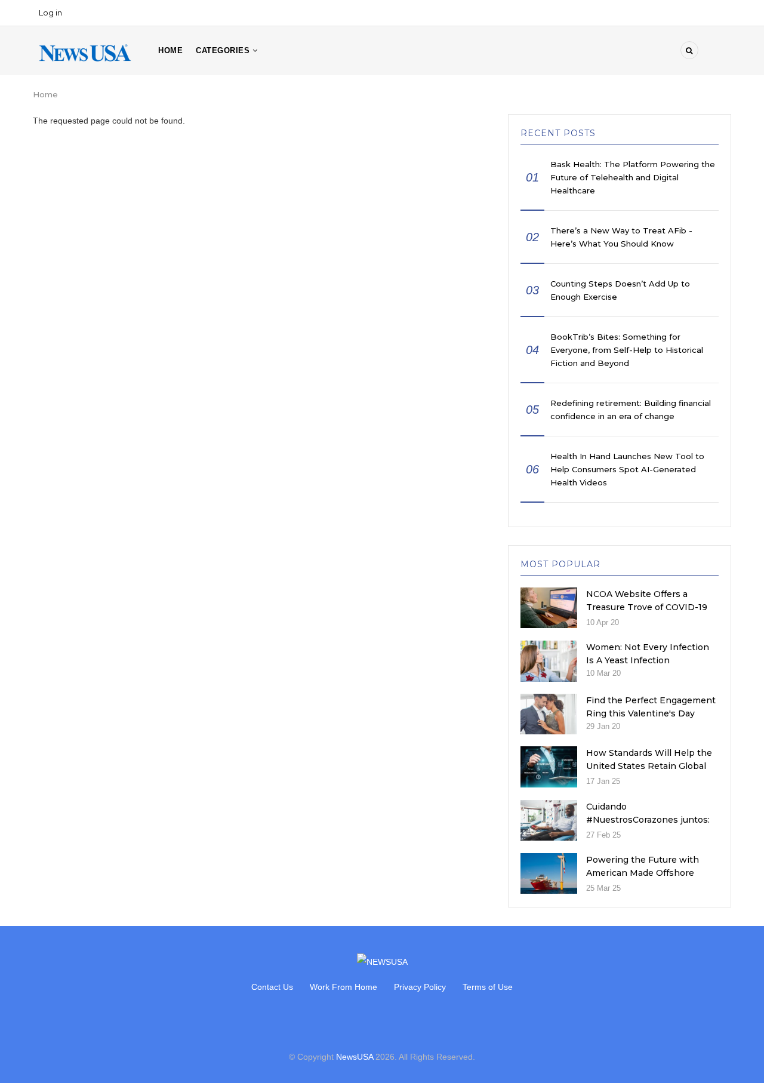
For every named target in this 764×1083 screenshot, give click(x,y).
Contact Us (272, 987)
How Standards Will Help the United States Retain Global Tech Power (649, 765)
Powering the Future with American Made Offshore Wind (642, 872)
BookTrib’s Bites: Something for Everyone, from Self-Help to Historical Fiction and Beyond (626, 350)
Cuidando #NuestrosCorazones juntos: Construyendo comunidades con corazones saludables (648, 826)
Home (170, 50)
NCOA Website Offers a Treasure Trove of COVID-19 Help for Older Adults (646, 607)
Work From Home (343, 987)
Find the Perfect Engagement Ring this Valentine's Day (651, 707)
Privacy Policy (420, 987)
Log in (50, 12)
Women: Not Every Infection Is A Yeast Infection (647, 654)
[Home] (85, 52)
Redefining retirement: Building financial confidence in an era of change (630, 409)
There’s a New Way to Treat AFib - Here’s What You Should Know (621, 237)
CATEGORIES (224, 50)
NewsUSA (354, 1057)
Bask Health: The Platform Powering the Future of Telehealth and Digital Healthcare (632, 177)
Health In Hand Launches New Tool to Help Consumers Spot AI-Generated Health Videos (627, 469)
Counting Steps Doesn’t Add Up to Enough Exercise (620, 290)
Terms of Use (488, 987)
